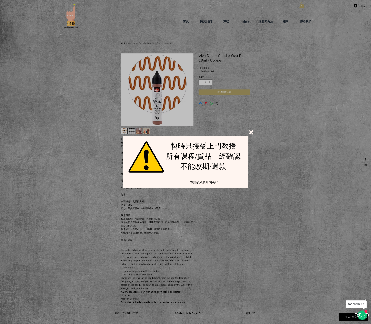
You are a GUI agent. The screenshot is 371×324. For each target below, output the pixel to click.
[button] (251, 132)
